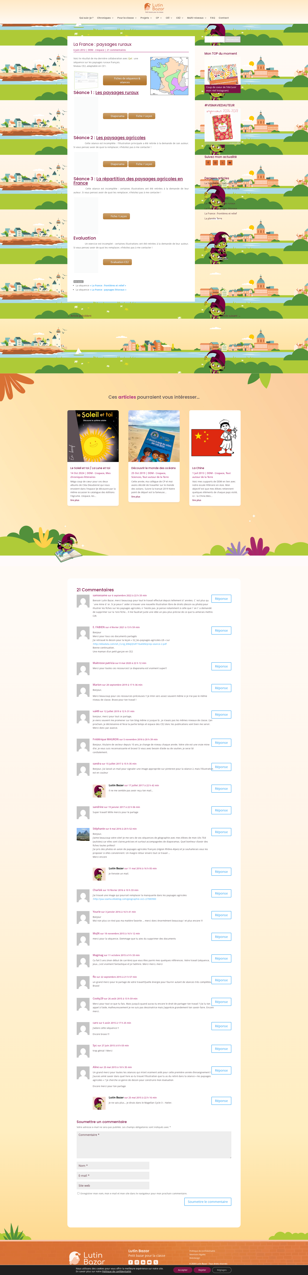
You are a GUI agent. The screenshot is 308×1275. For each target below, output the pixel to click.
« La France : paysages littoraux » (108, 212)
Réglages (222, 1269)
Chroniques (104, 18)
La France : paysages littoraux (221, 208)
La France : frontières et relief (221, 213)
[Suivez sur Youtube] (149, 1233)
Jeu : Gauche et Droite (216, 198)
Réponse (221, 569)
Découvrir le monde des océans (222, 188)
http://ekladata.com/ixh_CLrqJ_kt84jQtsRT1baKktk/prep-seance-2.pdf (130, 614)
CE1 (167, 18)
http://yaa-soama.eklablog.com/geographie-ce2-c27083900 (124, 870)
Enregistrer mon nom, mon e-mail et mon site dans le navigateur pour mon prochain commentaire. (134, 1164)
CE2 (178, 18)
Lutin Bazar (116, 756)
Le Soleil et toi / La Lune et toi (221, 183)
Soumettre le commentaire (208, 1172)
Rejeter (202, 1269)
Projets (145, 18)
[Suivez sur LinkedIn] (143, 1233)
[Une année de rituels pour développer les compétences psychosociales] (223, 75)
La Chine (209, 193)
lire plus (74, 471)
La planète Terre (213, 218)
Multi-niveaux (195, 18)
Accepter (183, 1269)
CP (157, 18)
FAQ (212, 18)
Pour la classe (125, 18)
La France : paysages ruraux (220, 203)
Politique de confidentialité (202, 1222)
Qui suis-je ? (86, 18)
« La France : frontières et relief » (108, 208)
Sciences (136, 448)
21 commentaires (116, 49)
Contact (224, 18)
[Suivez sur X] (156, 1233)
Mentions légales (197, 1225)
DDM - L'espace (96, 49)
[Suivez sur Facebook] (130, 1233)
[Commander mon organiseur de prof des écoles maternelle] (223, 126)
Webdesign (194, 1229)
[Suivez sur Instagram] (137, 1233)
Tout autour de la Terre (155, 448)
